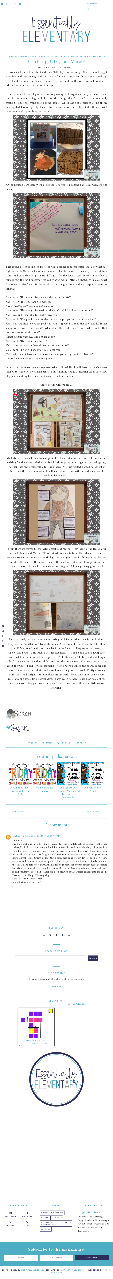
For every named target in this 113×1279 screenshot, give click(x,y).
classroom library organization (56, 1223)
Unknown (18, 836)
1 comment (69, 68)
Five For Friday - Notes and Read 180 (20, 791)
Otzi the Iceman (79, 56)
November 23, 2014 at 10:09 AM (42, 836)
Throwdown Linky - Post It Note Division (35, 1042)
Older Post (94, 811)
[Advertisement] (56, 1130)
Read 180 (45, 1218)
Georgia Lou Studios (75, 1270)
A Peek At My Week (92, 789)
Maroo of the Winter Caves (54, 56)
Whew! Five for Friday (44, 789)
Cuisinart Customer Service (22, 56)
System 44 (57, 1218)
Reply (15, 887)
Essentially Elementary (32, 1270)
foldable (45, 1229)
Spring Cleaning (77, 1004)
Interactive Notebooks (52, 1213)
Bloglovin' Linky (89, 1212)
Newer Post (19, 811)
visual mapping (97, 56)
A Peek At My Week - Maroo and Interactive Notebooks (68, 792)
